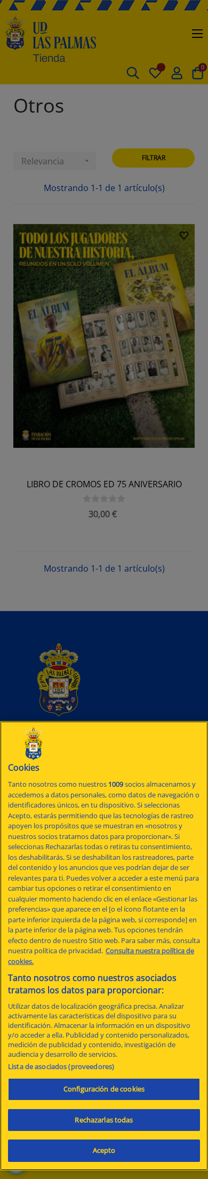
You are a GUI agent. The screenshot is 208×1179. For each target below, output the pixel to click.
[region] (104, 945)
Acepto (104, 1150)
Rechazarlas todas (104, 1120)
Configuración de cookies (104, 1089)
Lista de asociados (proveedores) (61, 1066)
